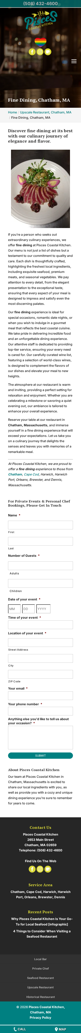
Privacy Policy (40, 1017)
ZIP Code (14, 681)
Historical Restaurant (40, 997)
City (11, 665)
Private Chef (40, 968)
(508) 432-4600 (40, 3)
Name (14, 515)
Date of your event (24, 599)
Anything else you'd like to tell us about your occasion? (38, 721)
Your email (18, 688)
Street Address (18, 649)
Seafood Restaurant (40, 978)
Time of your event (24, 617)
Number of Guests (24, 556)
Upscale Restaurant (40, 987)
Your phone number (25, 704)
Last (11, 548)
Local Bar (40, 959)
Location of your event (27, 633)
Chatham (15, 474)
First (11, 532)
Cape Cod (31, 474)
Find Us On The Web (40, 861)
